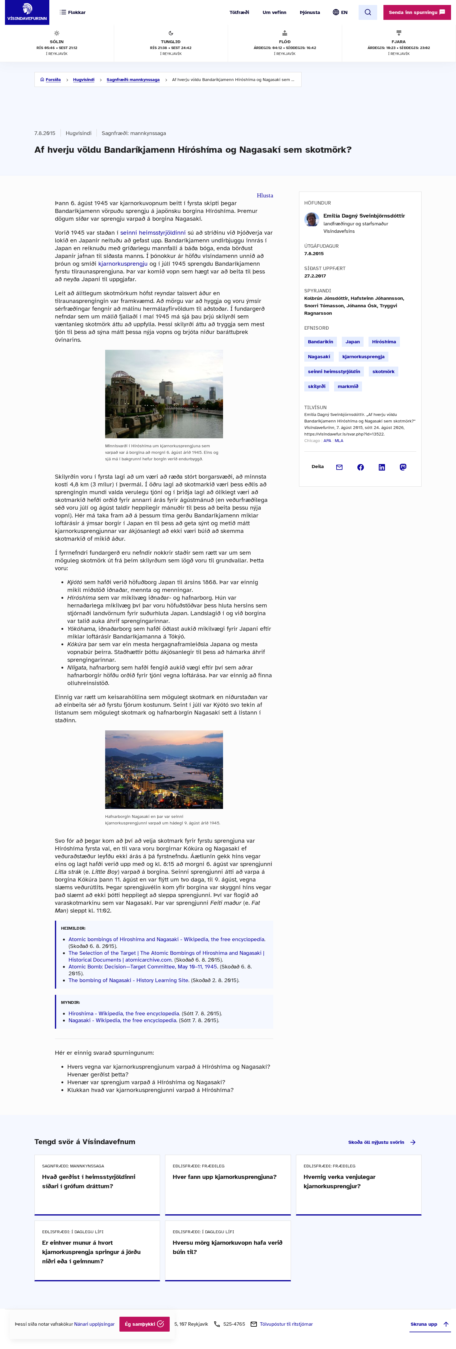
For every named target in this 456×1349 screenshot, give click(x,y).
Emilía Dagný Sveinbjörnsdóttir (364, 215)
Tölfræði (239, 12)
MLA (339, 440)
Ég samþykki (141, 1324)
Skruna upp (424, 1324)
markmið (348, 386)
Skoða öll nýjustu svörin (376, 1142)
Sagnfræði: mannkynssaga (133, 79)
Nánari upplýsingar (94, 1324)
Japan (353, 342)
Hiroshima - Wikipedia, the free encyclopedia (124, 1013)
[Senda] (339, 466)
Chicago (312, 440)
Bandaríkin (320, 342)
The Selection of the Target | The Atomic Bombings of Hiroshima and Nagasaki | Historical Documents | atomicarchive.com (166, 956)
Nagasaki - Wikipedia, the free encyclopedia (122, 1020)
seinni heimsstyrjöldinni (153, 233)
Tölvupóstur (286, 1324)
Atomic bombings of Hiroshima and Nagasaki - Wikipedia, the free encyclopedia (166, 939)
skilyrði (316, 386)
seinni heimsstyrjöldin (334, 371)
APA (327, 440)
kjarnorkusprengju (123, 264)
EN (344, 12)
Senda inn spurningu (414, 12)
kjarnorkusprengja (363, 357)
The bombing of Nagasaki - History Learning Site (128, 980)
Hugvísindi (83, 79)
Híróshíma (384, 342)
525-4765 (234, 1324)
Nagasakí (319, 357)
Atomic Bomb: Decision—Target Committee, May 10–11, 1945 (143, 966)
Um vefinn (274, 12)
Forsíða (53, 79)
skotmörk (384, 371)
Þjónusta (310, 12)
